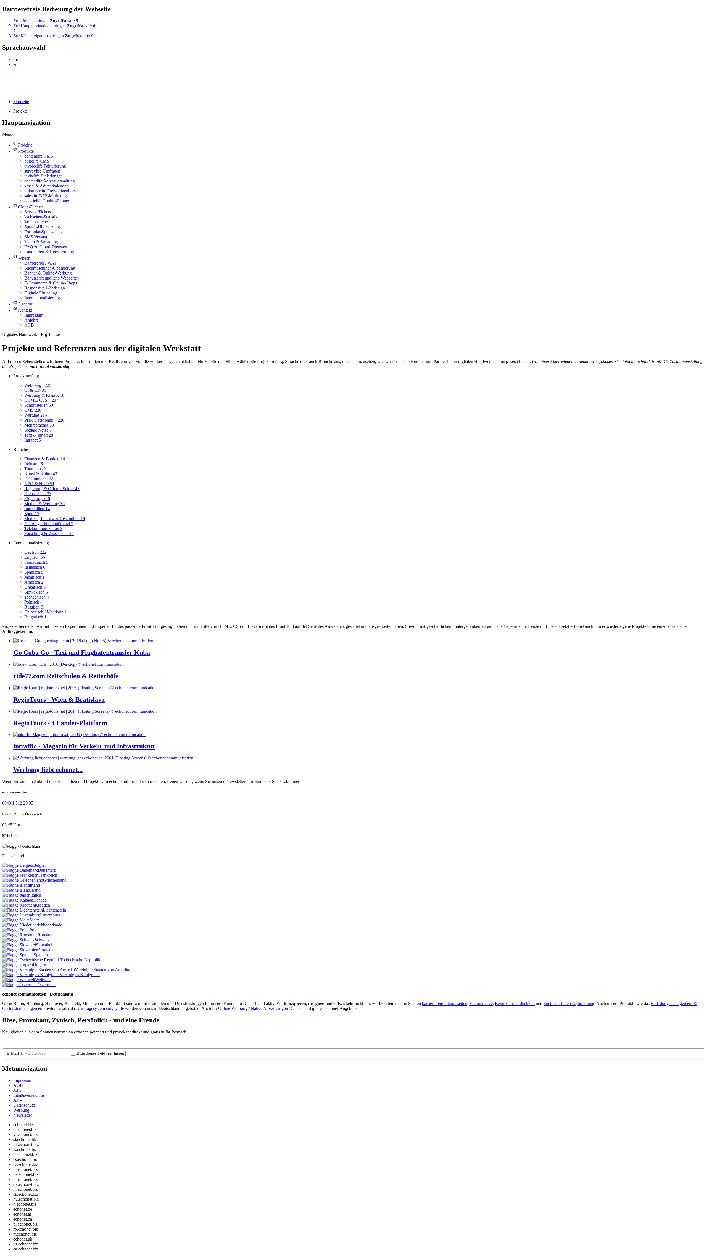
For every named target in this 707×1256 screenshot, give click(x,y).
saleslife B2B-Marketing (45, 196)
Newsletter (22, 1115)
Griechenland (55, 880)
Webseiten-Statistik (40, 217)
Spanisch (33, 572)
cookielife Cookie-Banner (46, 201)
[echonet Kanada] (17, 900)
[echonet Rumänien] (20, 935)
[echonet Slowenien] (20, 949)
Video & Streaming (41, 241)
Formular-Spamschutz (43, 231)
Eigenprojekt (37, 498)
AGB (29, 325)
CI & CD (35, 390)
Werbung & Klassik (44, 395)
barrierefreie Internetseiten (444, 1003)
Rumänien (47, 935)
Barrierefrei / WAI (40, 263)
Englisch (34, 557)
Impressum (33, 315)
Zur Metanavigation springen (53, 35)
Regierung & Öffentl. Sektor (52, 488)
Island (35, 890)
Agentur (22, 304)
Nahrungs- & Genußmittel (48, 523)
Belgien (40, 865)
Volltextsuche (36, 222)
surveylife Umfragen (42, 171)
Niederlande (51, 925)
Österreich (47, 984)
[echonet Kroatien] (18, 905)
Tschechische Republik (80, 959)
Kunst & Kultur (40, 473)
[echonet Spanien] (18, 954)
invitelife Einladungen (43, 176)
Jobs (17, 1090)
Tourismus (36, 468)
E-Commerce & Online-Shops (50, 283)
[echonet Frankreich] (20, 875)
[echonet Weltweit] (18, 979)
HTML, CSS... (41, 400)
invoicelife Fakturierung (45, 166)
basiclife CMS (36, 161)
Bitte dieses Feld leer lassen (100, 1053)
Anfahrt (31, 320)
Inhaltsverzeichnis (28, 1095)
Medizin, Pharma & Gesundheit (54, 518)
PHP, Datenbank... (44, 420)
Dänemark (47, 870)
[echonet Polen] (16, 930)
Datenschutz (24, 1105)
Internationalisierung (42, 298)
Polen (34, 930)
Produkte (23, 151)
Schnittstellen (38, 405)
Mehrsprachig (39, 425)
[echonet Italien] (16, 895)
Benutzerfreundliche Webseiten (51, 278)
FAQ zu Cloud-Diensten (45, 246)
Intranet (32, 440)
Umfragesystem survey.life (101, 1008)
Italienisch (34, 567)
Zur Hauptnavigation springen (54, 25)
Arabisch (33, 582)
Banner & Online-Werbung (48, 273)
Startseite (21, 101)
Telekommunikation (43, 528)
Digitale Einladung (40, 293)
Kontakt (22, 310)
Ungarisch (35, 587)
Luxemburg (50, 915)
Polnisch (33, 602)
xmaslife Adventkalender (46, 186)
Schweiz (42, 940)
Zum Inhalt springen (45, 21)
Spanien (41, 954)
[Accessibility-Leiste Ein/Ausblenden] (4, 92)
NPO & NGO (39, 483)
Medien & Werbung (44, 503)
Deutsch (35, 552)
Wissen (21, 258)
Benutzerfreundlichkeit (515, 1003)
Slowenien (47, 949)
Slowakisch (36, 592)
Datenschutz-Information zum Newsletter (38, 1041)
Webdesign (37, 385)
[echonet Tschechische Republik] (31, 959)
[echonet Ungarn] (17, 964)
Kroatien (42, 905)
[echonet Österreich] (20, 984)
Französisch (36, 562)
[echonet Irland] (16, 885)
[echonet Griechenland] (22, 880)
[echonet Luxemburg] (21, 915)
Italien (35, 895)
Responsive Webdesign (44, 288)
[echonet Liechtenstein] (22, 910)
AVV (18, 1100)
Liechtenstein (54, 910)
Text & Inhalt (38, 435)
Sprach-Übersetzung (42, 226)
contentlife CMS (38, 156)
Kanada (40, 900)
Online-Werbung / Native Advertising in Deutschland (264, 1008)
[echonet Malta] (16, 920)
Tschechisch (36, 597)
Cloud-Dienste (28, 207)
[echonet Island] (16, 890)
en (15, 64)
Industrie (33, 463)
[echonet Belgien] (17, 865)
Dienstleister (37, 493)
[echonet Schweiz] (18, 940)
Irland (35, 885)
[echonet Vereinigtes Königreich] (31, 974)
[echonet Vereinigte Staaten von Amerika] (38, 969)
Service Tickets (37, 212)
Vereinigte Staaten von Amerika (102, 969)
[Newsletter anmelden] (73, 1055)
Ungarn (39, 964)
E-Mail (13, 1053)
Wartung (35, 415)
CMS (32, 410)
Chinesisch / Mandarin (45, 612)
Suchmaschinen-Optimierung (49, 268)
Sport (31, 513)
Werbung (21, 1110)
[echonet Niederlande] (21, 925)
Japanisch (34, 577)
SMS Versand (36, 236)
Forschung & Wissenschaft (49, 533)
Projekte (22, 145)
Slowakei (44, 944)
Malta (34, 920)
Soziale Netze (38, 430)
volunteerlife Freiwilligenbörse (51, 191)
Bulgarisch (35, 617)
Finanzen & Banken (44, 458)
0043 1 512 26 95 (17, 803)
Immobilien (37, 508)
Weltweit (43, 979)
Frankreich (47, 875)
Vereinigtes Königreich (80, 974)
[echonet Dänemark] (20, 870)
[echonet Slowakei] (19, 944)
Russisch (33, 607)
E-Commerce (38, 478)
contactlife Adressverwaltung (49, 181)
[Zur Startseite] (14, 78)
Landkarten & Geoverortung (49, 251)
